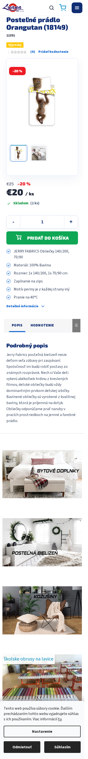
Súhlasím (62, 747)
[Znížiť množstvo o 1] (13, 222)
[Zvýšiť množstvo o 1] (71, 222)
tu (60, 719)
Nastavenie (42, 731)
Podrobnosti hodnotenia (49, 52)
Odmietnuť (22, 747)
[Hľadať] (51, 7)
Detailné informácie (22, 306)
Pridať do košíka (48, 238)
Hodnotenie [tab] (42, 325)
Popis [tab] (17, 325)
